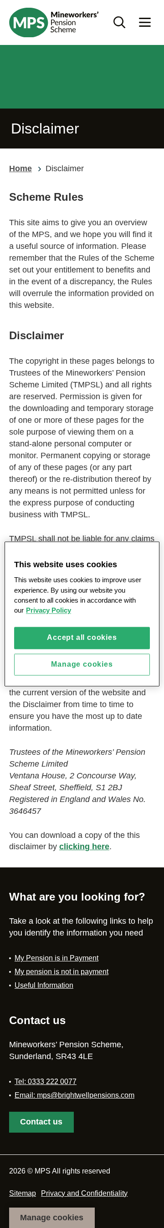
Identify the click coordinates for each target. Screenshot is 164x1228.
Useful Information (44, 985)
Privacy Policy (48, 610)
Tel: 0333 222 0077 (46, 1081)
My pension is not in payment (61, 971)
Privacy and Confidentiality (84, 1193)
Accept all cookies (82, 638)
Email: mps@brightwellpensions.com (74, 1095)
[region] (82, 614)
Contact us (41, 1121)
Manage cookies (51, 1217)
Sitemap (22, 1193)
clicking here (84, 846)
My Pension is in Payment (56, 958)
